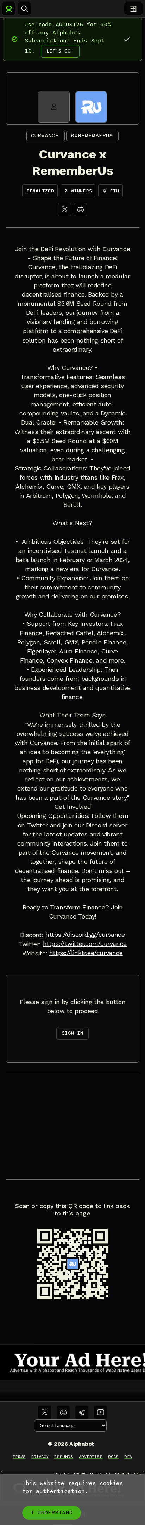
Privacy (40, 1456)
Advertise (90, 1456)
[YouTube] (100, 1412)
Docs (113, 1456)
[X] (64, 209)
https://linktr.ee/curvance (86, 953)
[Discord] (80, 209)
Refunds (64, 1456)
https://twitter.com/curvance (85, 944)
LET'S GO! (60, 51)
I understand (51, 1512)
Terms (19, 1456)
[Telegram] (81, 1412)
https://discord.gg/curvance (85, 934)
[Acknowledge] (126, 39)
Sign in (72, 1033)
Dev (128, 1456)
